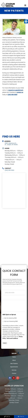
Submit (4, 343)
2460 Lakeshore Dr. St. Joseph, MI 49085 (11, 143)
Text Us (22, 416)
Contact (14, 373)
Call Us (8, 416)
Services (14, 370)
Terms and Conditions (12, 338)
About (14, 360)
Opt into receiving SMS (10, 318)
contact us (20, 92)
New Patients (14, 363)
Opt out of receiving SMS (11, 321)
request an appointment (15, 90)
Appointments (14, 367)
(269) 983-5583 (12, 94)
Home (14, 357)
